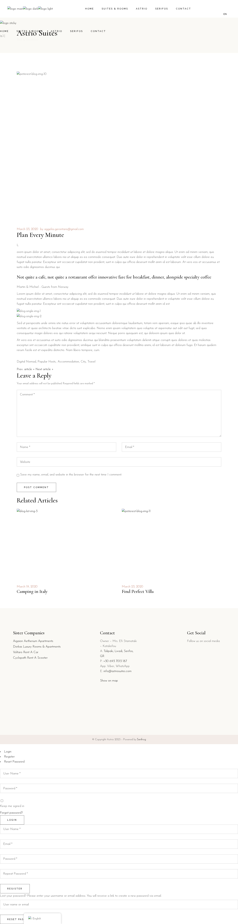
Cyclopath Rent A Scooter (30, 657)
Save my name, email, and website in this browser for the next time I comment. (71, 474)
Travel (91, 361)
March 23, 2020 (27, 229)
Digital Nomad (26, 361)
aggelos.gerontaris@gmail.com (64, 229)
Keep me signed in (12, 806)
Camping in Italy (32, 591)
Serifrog (141, 739)
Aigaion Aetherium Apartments (33, 641)
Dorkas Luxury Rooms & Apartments (37, 646)
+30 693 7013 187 (115, 661)
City (83, 361)
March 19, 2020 (27, 586)
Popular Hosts (47, 361)
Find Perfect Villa (138, 591)
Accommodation (68, 361)
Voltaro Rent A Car (25, 652)
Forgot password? (11, 812)
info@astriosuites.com (117, 671)
